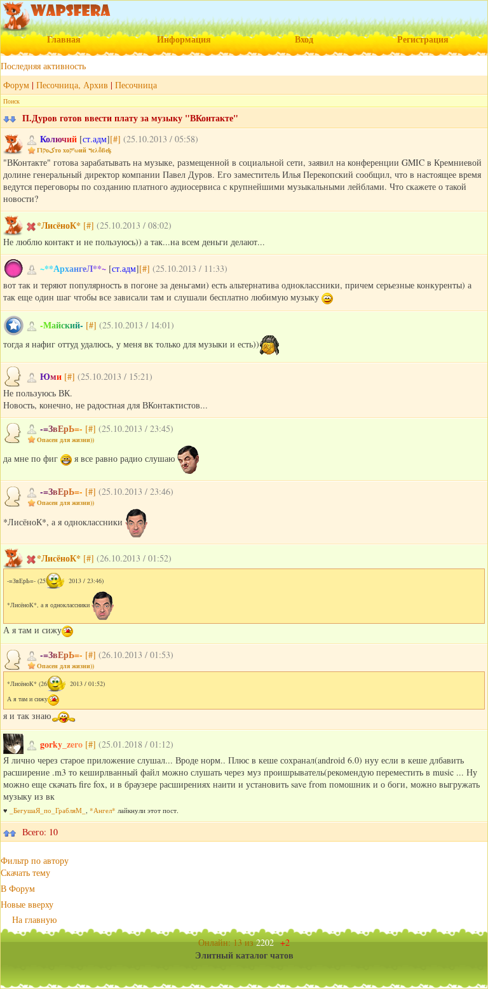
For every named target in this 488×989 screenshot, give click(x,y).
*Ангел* (103, 810)
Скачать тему (25, 872)
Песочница (136, 85)
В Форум (18, 888)
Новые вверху (27, 904)
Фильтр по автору (35, 860)
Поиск (11, 101)
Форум (16, 85)
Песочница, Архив (72, 85)
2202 (273, 942)
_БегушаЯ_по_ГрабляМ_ (48, 810)
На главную (34, 919)
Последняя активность (43, 66)
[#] (115, 139)
